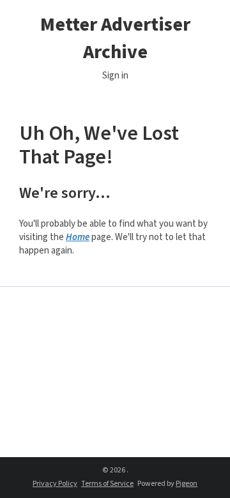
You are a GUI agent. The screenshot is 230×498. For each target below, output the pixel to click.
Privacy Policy (55, 483)
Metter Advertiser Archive (115, 38)
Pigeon (186, 483)
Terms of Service (107, 483)
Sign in (115, 75)
